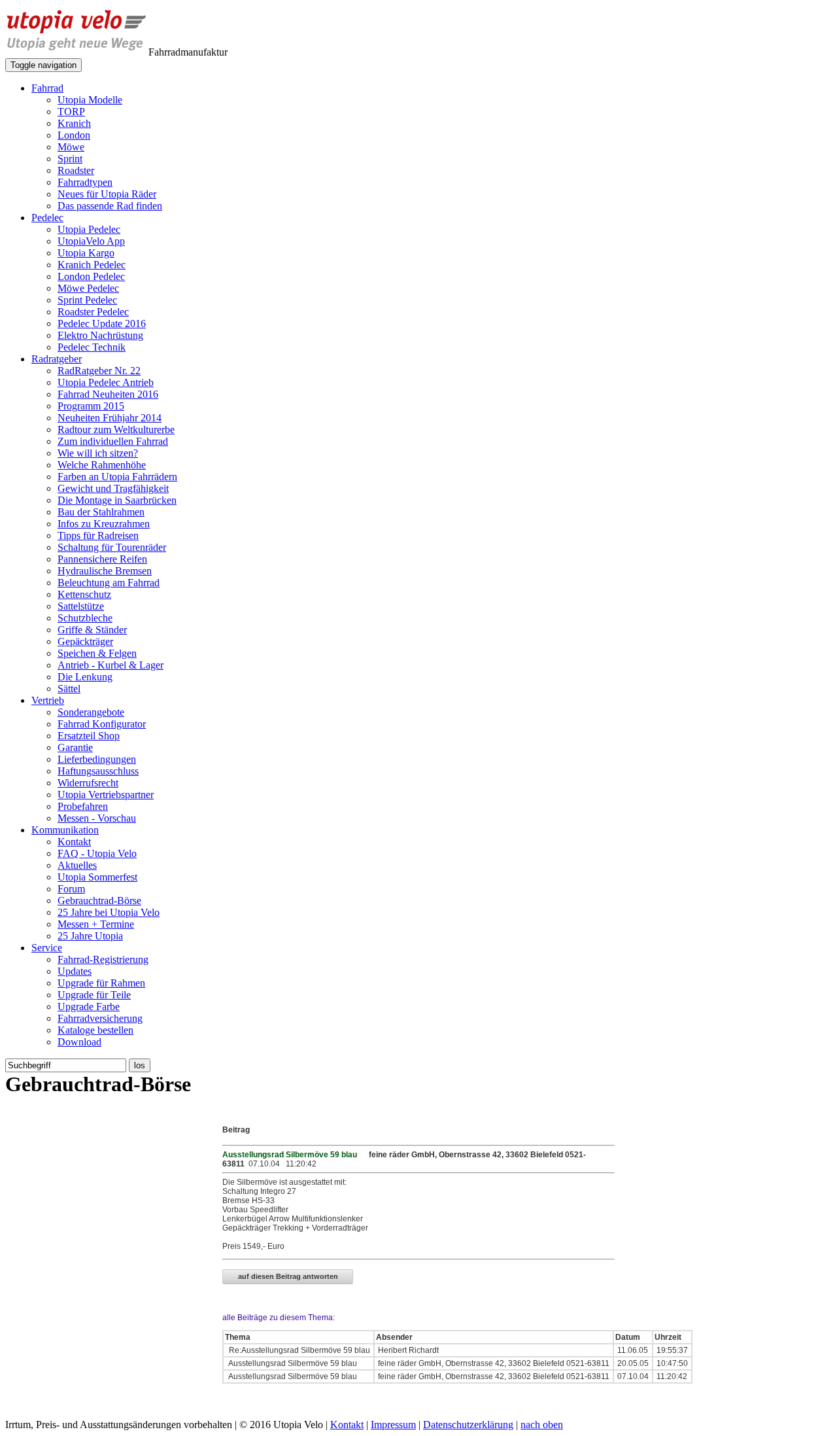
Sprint (70, 158)
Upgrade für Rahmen (101, 983)
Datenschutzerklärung (468, 1424)
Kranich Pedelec (92, 264)
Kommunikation (65, 829)
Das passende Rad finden (110, 205)
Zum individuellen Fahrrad (113, 441)
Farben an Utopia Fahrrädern (117, 476)
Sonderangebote (91, 712)
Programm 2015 (91, 406)
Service (46, 947)
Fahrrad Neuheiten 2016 (108, 394)
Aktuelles (77, 865)
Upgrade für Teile (94, 994)
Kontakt (74, 841)
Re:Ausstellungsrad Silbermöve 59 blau (298, 1350)
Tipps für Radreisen (98, 535)
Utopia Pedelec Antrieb (106, 382)
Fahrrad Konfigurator (102, 723)
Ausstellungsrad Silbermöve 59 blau (292, 1363)
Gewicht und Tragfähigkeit (113, 488)
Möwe (71, 146)
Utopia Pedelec (89, 229)
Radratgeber (56, 358)
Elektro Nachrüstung (100, 335)
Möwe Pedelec (88, 288)
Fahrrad (47, 88)
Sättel (69, 688)
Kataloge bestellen (95, 1030)
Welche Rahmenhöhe (102, 464)
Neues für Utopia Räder (107, 194)
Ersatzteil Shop (89, 735)
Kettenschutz (84, 594)
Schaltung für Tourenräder (112, 547)
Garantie (75, 747)
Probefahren (83, 806)
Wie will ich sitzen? (98, 453)
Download (79, 1041)
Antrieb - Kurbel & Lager (110, 665)
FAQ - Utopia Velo (97, 853)
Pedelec (47, 217)
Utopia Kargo (86, 252)
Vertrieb (47, 700)
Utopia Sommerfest (97, 877)
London (74, 135)
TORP (71, 111)
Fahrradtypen (85, 182)
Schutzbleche (85, 617)
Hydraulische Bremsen (105, 570)
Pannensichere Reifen (102, 559)
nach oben (542, 1424)
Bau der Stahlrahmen (101, 511)
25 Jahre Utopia (90, 935)
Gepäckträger (85, 641)
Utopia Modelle (90, 99)
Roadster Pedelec (93, 311)
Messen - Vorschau (97, 818)
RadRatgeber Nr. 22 (99, 370)
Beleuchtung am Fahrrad (109, 582)
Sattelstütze (81, 606)
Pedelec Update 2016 (102, 323)
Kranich (74, 123)
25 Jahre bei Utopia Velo (109, 912)
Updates (75, 971)
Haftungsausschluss (98, 771)
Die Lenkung (85, 676)
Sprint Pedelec (87, 300)
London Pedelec (91, 276)
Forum (71, 888)
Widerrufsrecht (88, 782)
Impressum (393, 1424)
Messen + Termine (96, 924)
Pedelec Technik (92, 347)
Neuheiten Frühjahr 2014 (110, 417)
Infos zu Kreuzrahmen (104, 523)
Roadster (76, 170)
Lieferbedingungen (97, 759)
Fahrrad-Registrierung (103, 959)
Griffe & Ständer (92, 629)
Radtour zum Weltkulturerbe (116, 429)
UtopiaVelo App (91, 241)
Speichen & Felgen (97, 653)
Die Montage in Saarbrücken (117, 500)
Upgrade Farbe (89, 1006)
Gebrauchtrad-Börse (99, 900)
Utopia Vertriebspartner (106, 794)
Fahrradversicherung (100, 1018)
